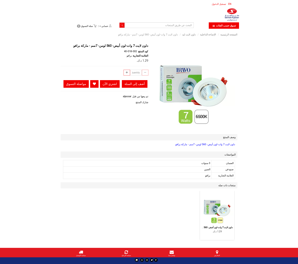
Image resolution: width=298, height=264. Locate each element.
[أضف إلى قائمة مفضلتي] (94, 84)
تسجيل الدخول (219, 4)
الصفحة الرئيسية (228, 34)
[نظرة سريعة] (213, 220)
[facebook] (156, 260)
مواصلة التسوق (76, 84)
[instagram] (147, 260)
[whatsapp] (142, 260)
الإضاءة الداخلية (208, 34)
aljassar (127, 96)
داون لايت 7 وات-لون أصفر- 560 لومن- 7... (214, 227)
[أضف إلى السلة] (228, 220)
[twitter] (152, 260)
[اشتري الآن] (206, 220)
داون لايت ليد (189, 34)
